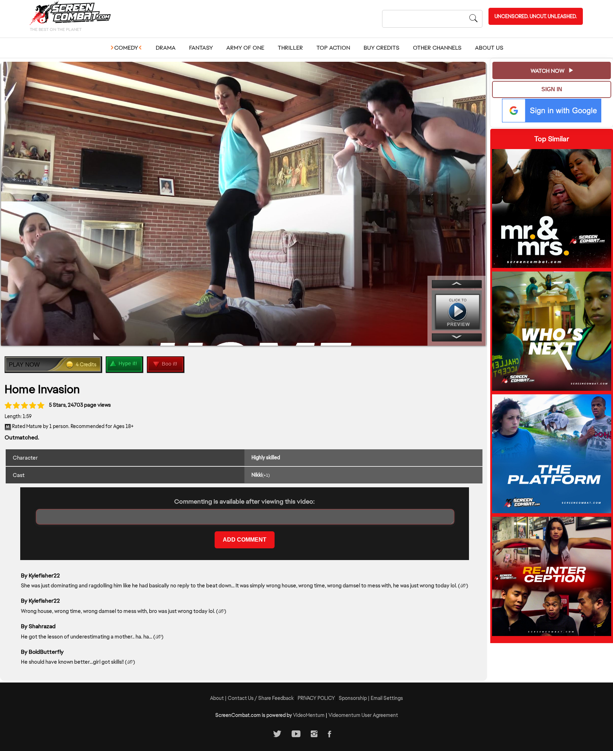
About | (219, 698)
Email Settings (387, 698)
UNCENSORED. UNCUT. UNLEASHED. (536, 16)
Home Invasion (42, 389)
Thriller (290, 47)
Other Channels (437, 47)
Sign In (551, 89)
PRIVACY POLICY (316, 698)
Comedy (126, 47)
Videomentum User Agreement (363, 715)
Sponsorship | (355, 698)
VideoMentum (309, 715)
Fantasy (201, 47)
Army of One (245, 47)
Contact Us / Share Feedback (261, 698)
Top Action (333, 47)
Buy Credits (381, 47)
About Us (489, 47)
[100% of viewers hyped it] (8, 405)
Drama (166, 47)
